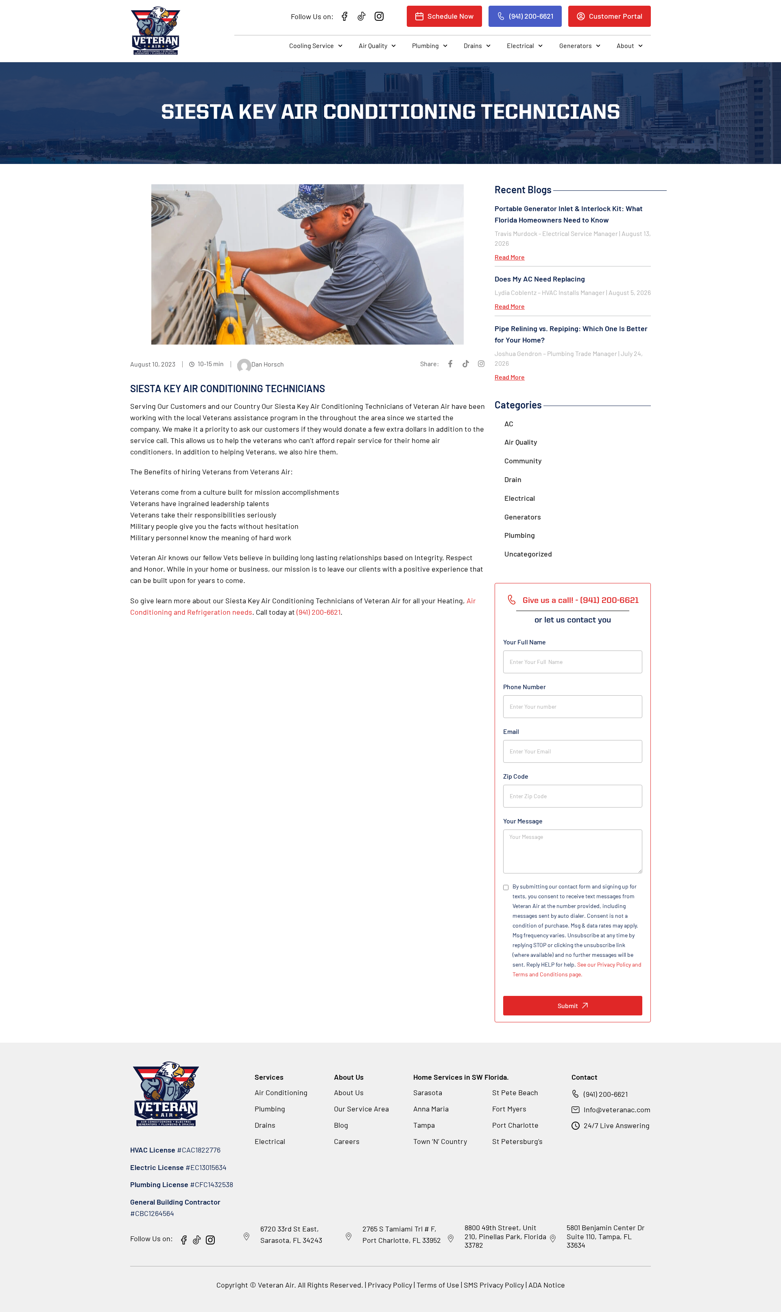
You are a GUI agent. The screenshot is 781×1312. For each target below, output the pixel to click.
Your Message (523, 821)
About (625, 45)
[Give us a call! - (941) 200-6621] (512, 600)
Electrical (520, 45)
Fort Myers (509, 1108)
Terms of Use (439, 1284)
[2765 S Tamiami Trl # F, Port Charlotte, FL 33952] (349, 1237)
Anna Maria (431, 1108)
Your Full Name (524, 642)
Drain (512, 479)
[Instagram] (481, 363)
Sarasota (427, 1092)
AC (508, 423)
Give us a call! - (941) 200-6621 (581, 601)
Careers (347, 1141)
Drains (473, 45)
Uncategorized (528, 553)
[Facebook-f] (450, 363)
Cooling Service (311, 45)
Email (511, 731)
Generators (575, 45)
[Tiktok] (465, 363)
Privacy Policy (390, 1284)
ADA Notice (546, 1284)
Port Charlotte (515, 1124)
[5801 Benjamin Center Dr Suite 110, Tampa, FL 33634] (553, 1239)
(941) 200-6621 (318, 611)
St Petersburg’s (517, 1141)
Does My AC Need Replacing (540, 278)
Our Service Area (361, 1108)
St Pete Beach (515, 1092)
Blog (341, 1124)
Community (523, 460)
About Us (349, 1092)
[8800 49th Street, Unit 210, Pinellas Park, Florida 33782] (451, 1239)
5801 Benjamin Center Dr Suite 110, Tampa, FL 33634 (606, 1236)
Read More (510, 257)
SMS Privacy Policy (494, 1284)
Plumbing (425, 45)
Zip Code (515, 776)
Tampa (424, 1124)
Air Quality (373, 45)
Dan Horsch (267, 364)
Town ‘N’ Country (440, 1141)
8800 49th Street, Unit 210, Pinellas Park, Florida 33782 (505, 1236)
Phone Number (524, 686)
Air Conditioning (281, 1092)
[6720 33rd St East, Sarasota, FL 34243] (246, 1237)
